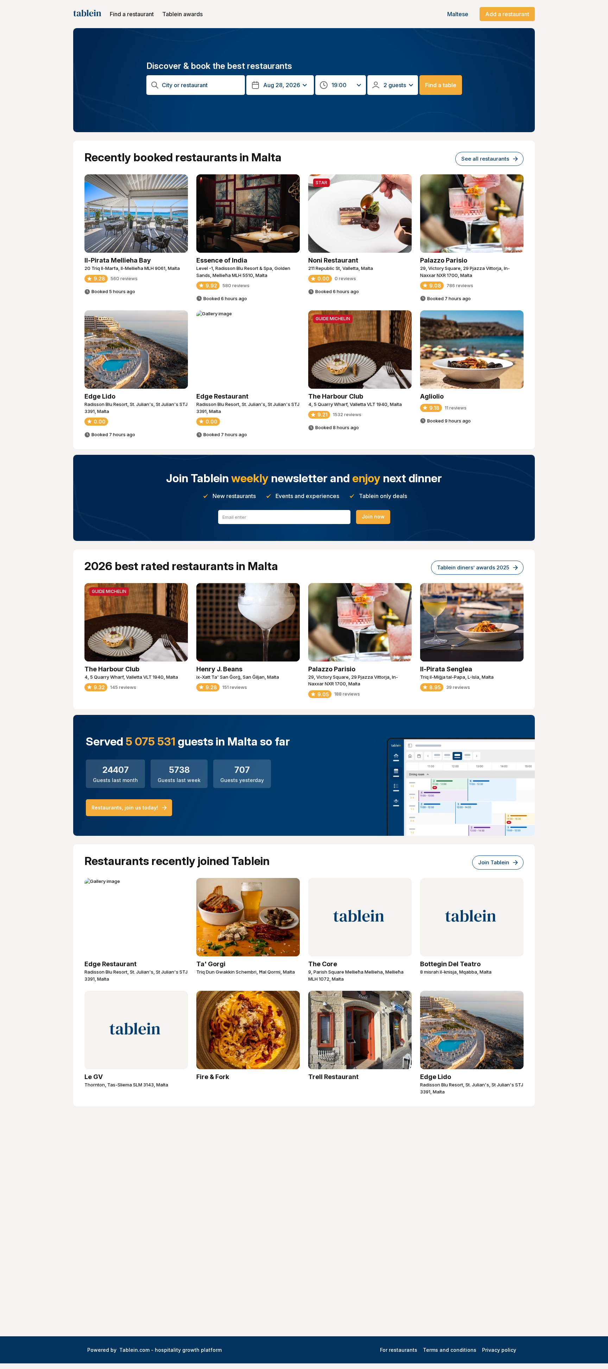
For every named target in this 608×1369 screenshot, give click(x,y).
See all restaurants (485, 158)
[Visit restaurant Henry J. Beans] (248, 622)
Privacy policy (499, 1350)
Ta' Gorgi (211, 964)
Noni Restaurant (333, 260)
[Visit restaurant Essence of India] (248, 213)
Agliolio (432, 396)
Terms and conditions (449, 1350)
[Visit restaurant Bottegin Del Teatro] (472, 917)
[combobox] (201, 85)
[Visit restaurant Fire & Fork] (248, 1030)
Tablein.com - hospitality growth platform (170, 1350)
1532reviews (347, 414)
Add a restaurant (507, 14)
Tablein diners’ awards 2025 (473, 567)
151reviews (234, 687)
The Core (322, 964)
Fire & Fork (212, 1076)
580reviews (235, 285)
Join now (373, 516)
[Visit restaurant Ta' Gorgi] (248, 917)
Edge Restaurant (222, 396)
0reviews (345, 278)
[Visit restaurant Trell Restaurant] (360, 1030)
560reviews (124, 278)
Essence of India (221, 260)
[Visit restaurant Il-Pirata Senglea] (472, 622)
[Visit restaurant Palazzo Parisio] (472, 213)
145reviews (123, 687)
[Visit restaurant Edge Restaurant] (248, 349)
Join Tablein (493, 862)
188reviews (347, 694)
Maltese (457, 14)
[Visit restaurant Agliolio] (472, 349)
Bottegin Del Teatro (450, 964)
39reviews (458, 687)
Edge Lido (99, 396)
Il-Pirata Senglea (446, 669)
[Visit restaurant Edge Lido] (136, 349)
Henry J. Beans (219, 669)
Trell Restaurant (333, 1076)
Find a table (440, 85)
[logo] (87, 14)
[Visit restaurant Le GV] (136, 1030)
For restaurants (398, 1350)
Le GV (93, 1076)
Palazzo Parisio (443, 260)
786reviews (459, 285)
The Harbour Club (335, 396)
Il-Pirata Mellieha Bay (117, 260)
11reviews (456, 408)
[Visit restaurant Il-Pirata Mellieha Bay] (136, 213)
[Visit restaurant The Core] (360, 917)
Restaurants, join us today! (124, 808)
